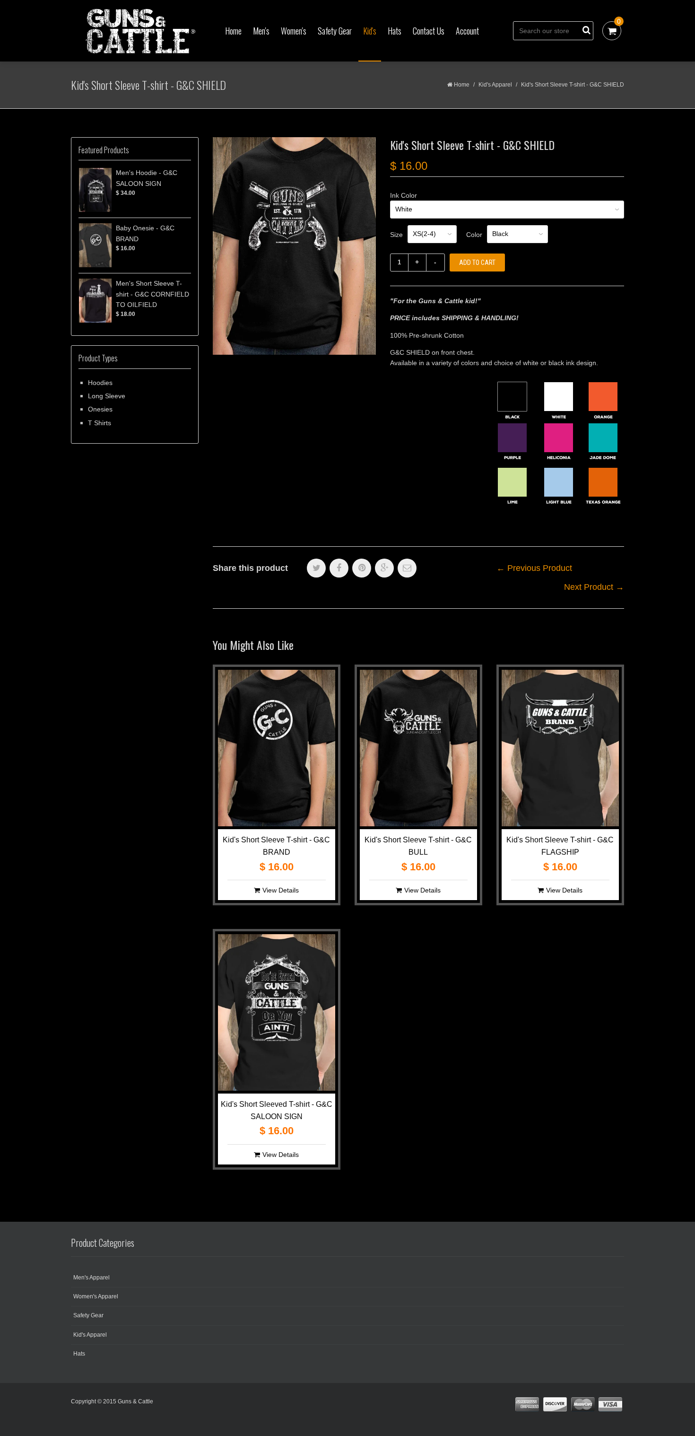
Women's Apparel (95, 1296)
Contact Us (428, 31)
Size (396, 234)
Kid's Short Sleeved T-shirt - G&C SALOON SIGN (276, 1110)
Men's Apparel (91, 1277)
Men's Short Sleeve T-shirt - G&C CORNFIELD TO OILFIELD (152, 294)
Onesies (100, 409)
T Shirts (99, 423)
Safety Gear (335, 31)
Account (467, 31)
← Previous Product (534, 568)
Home (233, 31)
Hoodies (100, 382)
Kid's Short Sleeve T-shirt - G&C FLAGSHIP (560, 846)
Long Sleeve (106, 396)
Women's (293, 31)
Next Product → (594, 587)
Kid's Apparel (495, 84)
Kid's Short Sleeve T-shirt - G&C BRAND (276, 846)
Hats (394, 31)
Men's (261, 31)
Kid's (369, 31)
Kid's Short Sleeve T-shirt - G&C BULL (418, 846)
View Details (280, 890)
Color (474, 234)
